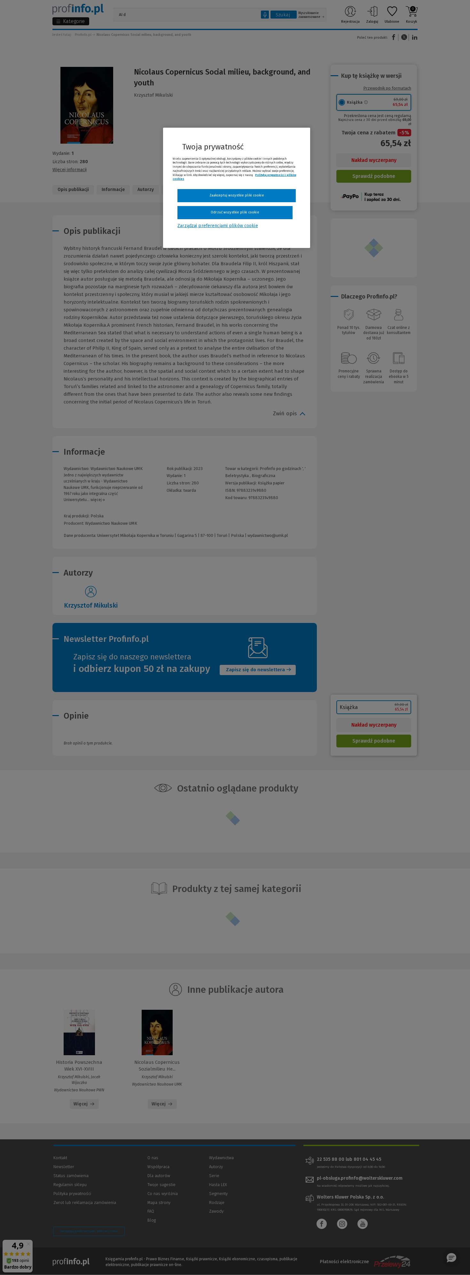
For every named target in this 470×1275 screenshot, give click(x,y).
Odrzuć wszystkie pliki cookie (235, 212)
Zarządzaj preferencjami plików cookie (217, 225)
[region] (236, 188)
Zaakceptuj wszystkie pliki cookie (236, 195)
